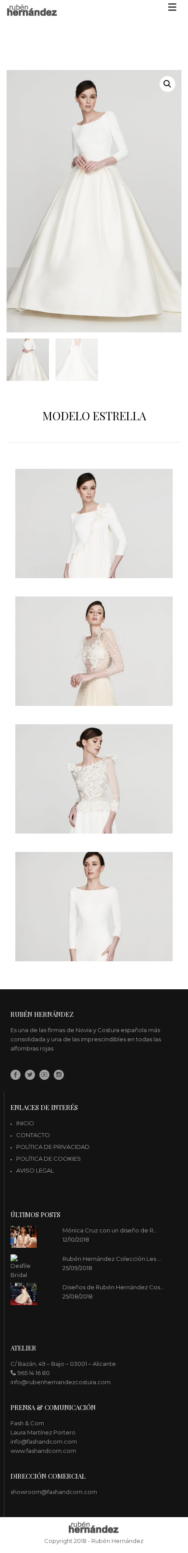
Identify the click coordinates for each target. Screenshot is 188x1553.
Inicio (25, 1123)
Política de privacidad (53, 1146)
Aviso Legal (35, 1170)
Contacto (33, 1134)
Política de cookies (48, 1158)
